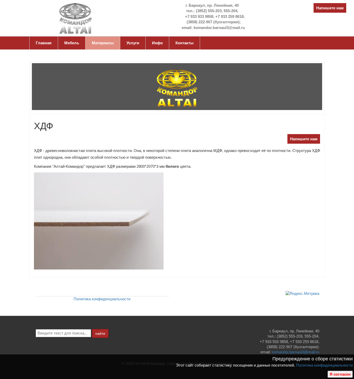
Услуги (132, 43)
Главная (44, 43)
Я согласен (340, 374)
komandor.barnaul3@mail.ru (295, 352)
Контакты (184, 43)
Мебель (71, 43)
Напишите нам (330, 8)
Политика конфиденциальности (324, 365)
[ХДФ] (99, 220)
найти (100, 333)
